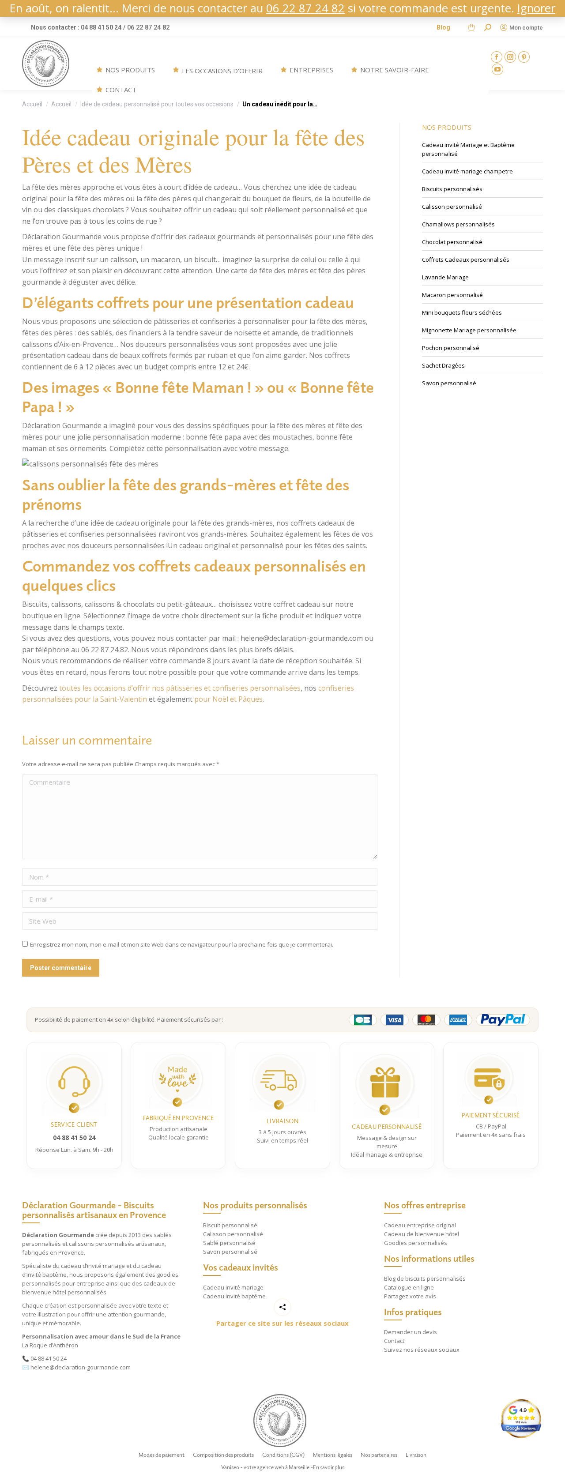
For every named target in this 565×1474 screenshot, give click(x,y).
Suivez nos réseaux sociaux (422, 1350)
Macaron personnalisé (452, 295)
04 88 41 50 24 (48, 1358)
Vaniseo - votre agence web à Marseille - (267, 1466)
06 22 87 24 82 (305, 8)
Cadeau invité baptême (234, 1296)
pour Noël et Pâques (228, 699)
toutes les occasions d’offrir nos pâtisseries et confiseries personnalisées (180, 688)
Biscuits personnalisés (452, 189)
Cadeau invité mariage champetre (467, 171)
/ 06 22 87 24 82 (146, 27)
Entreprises (311, 69)
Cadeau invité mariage (233, 1287)
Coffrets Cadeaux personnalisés (465, 259)
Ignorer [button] (536, 8)
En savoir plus (328, 1466)
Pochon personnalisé (450, 348)
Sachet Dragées (443, 365)
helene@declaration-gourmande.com (80, 1367)
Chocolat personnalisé (452, 242)
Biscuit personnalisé (230, 1225)
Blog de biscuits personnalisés (425, 1278)
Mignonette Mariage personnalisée (469, 330)
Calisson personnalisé (452, 207)
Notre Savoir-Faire (394, 69)
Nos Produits (130, 69)
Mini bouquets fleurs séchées (462, 312)
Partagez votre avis (410, 1296)
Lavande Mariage (445, 277)
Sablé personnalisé (229, 1243)
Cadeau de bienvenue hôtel (421, 1234)
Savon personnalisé (449, 383)
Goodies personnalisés (415, 1243)
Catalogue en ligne (409, 1287)
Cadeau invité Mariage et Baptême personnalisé (468, 149)
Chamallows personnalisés (458, 224)
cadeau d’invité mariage (93, 1266)
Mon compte (526, 27)
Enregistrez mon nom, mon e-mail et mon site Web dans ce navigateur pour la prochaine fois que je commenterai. (181, 944)
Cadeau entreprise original (420, 1225)
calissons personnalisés (101, 1244)
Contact (120, 89)
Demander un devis (410, 1332)
